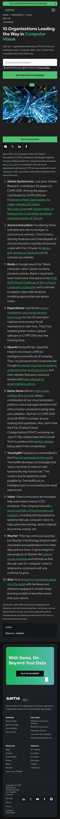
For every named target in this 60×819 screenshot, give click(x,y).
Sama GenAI (11, 732)
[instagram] (51, 799)
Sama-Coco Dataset (14, 771)
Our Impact (35, 749)
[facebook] (44, 799)
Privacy (9, 806)
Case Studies (11, 757)
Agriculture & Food (38, 731)
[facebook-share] (26, 146)
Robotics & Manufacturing (41, 738)
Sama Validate (11, 728)
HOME (6, 15)
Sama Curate (11, 721)
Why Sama (35, 760)
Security (9, 768)
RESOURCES (18, 15)
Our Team (35, 753)
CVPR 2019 (12, 164)
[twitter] (30, 799)
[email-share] (5, 146)
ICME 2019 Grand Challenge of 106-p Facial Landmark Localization (32, 282)
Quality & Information (10, 811)
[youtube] (37, 799)
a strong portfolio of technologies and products (30, 510)
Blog (8, 749)
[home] (11, 10)
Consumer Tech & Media (41, 734)
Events (8, 760)
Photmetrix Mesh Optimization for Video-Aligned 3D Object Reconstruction (29, 204)
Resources (10, 746)
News (8, 764)
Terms (8, 802)
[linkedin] (23, 799)
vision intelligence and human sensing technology (28, 312)
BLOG (29, 15)
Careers (34, 764)
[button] (53, 10)
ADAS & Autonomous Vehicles (39, 722)
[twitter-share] (12, 146)
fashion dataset (44, 441)
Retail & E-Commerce (39, 727)
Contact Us (35, 768)
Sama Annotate (12, 725)
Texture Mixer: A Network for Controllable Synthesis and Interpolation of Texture (30, 213)
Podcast (9, 753)
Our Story (35, 757)
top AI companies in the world (33, 457)
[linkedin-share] (19, 146)
